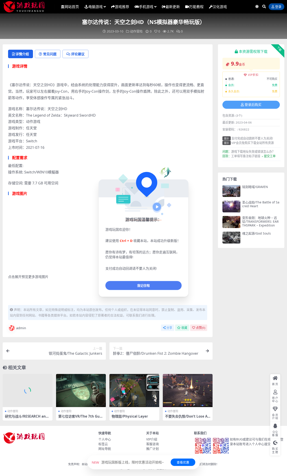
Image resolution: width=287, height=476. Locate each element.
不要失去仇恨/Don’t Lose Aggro (187, 418)
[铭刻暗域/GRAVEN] (231, 191)
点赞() (200, 327)
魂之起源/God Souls (256, 233)
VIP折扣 (253, 75)
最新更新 (172, 6)
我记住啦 (143, 285)
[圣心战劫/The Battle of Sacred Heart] (231, 206)
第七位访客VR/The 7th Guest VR (80, 418)
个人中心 (104, 439)
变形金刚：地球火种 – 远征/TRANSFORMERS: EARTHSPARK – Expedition (260, 221)
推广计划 (152, 448)
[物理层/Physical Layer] (134, 390)
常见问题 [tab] (50, 54)
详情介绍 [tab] (22, 54)
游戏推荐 (122, 6)
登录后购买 (253, 105)
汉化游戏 (220, 6)
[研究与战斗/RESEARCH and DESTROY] (27, 390)
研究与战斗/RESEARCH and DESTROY (26, 418)
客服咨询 (152, 444)
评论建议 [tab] (78, 54)
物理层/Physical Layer (130, 416)
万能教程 (196, 6)
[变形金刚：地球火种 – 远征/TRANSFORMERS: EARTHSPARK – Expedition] (231, 222)
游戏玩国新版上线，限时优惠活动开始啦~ (128, 462)
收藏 (184, 327)
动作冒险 (136, 31)
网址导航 (104, 448)
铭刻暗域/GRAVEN (255, 187)
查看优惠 (183, 462)
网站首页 (72, 6)
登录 (278, 7)
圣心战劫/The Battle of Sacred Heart (260, 204)
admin (21, 328)
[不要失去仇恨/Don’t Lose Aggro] (188, 390)
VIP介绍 (151, 439)
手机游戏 (146, 6)
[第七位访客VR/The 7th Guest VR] (81, 390)
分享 (169, 327)
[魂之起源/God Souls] (231, 237)
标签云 (103, 444)
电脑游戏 (95, 6)
